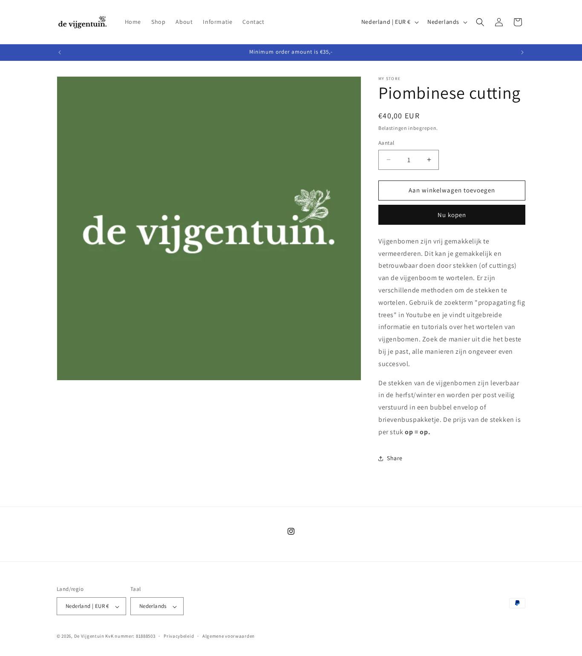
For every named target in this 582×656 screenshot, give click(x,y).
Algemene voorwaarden (228, 636)
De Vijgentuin (89, 636)
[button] (480, 22)
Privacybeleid (179, 636)
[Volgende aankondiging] (522, 52)
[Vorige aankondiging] (59, 52)
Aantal (386, 142)
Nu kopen (452, 215)
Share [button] (395, 458)
